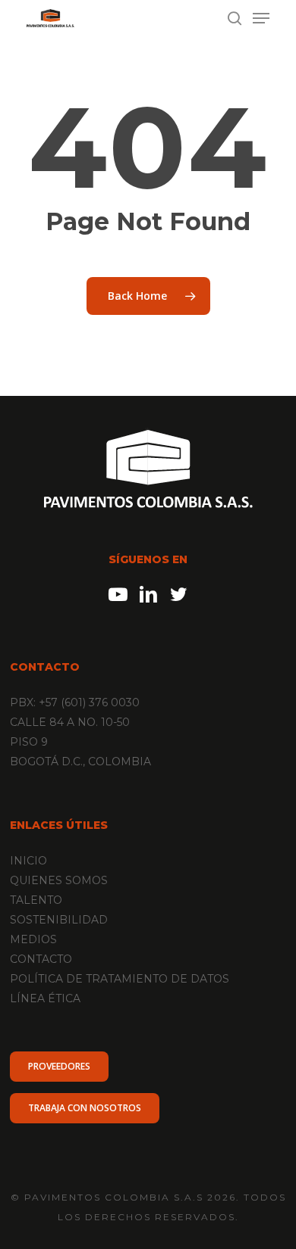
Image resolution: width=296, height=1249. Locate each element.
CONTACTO (41, 959)
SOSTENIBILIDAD (59, 920)
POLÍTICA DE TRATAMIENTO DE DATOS (119, 979)
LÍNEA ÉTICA (45, 998)
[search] (234, 18)
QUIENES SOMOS (59, 880)
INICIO (28, 860)
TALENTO (36, 900)
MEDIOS (33, 939)
